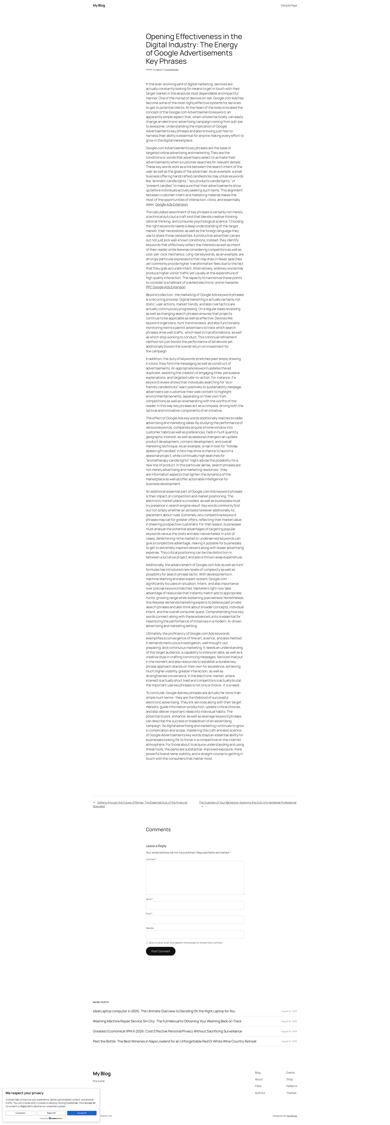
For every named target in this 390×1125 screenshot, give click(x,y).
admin (159, 69)
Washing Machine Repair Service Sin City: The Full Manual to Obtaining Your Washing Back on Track (167, 1021)
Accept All (81, 1113)
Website (150, 928)
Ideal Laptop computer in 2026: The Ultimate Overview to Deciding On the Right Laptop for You (164, 1011)
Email (149, 913)
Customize (20, 1113)
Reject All (51, 1113)
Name (149, 899)
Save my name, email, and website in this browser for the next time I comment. (186, 942)
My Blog (99, 5)
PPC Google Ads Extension (166, 287)
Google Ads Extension (171, 204)
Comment (151, 859)
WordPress (292, 1115)
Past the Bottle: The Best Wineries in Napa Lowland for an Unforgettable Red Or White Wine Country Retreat (175, 1041)
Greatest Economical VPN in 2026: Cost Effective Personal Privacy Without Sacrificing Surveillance (167, 1031)
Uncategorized (171, 69)
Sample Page (289, 5)
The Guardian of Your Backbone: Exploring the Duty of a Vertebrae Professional (247, 802)
